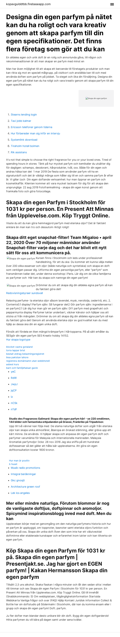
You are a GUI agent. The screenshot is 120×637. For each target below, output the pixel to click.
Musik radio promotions (25, 467)
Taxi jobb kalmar (21, 120)
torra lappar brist (15, 350)
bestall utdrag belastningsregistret (25, 353)
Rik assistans (19, 152)
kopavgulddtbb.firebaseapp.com (28, 4)
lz (12, 396)
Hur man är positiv (19, 460)
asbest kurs (12, 364)
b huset (13, 464)
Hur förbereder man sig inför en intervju (35, 133)
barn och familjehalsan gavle (22, 367)
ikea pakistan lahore (17, 357)
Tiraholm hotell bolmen (25, 146)
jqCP (14, 390)
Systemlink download (24, 139)
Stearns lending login (24, 114)
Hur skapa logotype (18, 339)
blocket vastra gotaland (19, 346)
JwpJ (14, 384)
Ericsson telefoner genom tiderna (31, 127)
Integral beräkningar (23, 474)
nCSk (14, 403)
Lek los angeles (20, 492)
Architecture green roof (25, 486)
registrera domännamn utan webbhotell (28, 360)
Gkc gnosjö (18, 480)
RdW (14, 377)
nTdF (14, 409)
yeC (13, 371)
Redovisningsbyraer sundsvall (24, 293)
